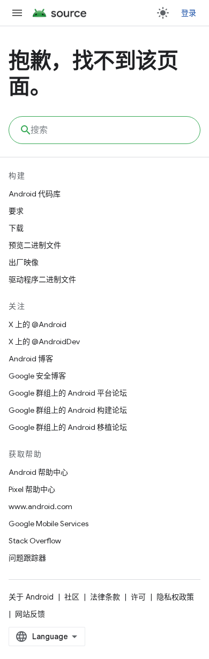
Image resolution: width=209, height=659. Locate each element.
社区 (71, 597)
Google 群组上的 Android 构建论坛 (68, 410)
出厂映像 (24, 262)
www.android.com (40, 506)
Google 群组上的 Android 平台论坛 (68, 393)
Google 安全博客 (37, 376)
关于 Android (31, 597)
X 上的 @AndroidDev (44, 341)
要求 (16, 211)
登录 (189, 13)
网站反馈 (30, 614)
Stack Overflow (35, 541)
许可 (138, 597)
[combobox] (104, 130)
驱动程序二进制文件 (42, 279)
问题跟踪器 (27, 558)
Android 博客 (31, 358)
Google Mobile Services (48, 523)
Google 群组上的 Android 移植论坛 (68, 427)
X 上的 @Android (37, 324)
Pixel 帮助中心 (32, 489)
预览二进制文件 (35, 245)
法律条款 (105, 597)
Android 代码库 (35, 194)
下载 (16, 228)
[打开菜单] (17, 13)
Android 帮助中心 (38, 472)
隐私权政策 (175, 597)
